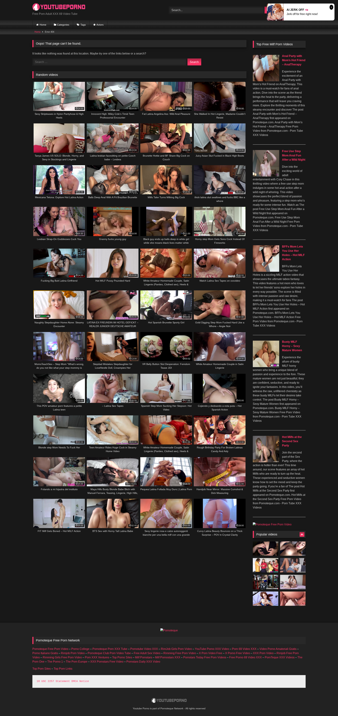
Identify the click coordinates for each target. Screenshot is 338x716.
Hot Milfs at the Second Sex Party (292, 441)
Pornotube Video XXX (144, 648)
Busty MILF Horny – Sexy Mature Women (292, 346)
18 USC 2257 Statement (53, 681)
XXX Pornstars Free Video (106, 661)
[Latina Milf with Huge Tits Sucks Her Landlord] (293, 565)
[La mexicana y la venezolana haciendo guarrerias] (293, 582)
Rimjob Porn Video (73, 653)
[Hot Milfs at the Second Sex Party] (266, 461)
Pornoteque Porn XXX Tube (109, 648)
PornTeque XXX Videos (280, 657)
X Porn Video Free (210, 653)
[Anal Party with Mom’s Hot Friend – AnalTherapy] (266, 80)
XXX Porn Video (263, 653)
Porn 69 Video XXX (244, 648)
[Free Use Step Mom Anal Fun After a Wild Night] (266, 175)
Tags (83, 24)
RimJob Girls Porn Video (176, 648)
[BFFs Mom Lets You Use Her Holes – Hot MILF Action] (266, 270)
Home (43, 24)
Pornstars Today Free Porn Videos (204, 657)
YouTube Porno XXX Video (212, 648)
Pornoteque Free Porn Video (50, 648)
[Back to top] (327, 705)
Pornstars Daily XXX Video (143, 661)
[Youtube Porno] (58, 7)
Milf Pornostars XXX (167, 657)
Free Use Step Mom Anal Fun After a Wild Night (293, 155)
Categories (63, 24)
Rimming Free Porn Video (179, 653)
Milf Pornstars (143, 657)
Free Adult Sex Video (147, 653)
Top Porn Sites (41, 668)
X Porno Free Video (237, 653)
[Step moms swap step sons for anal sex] (265, 565)
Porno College (80, 648)
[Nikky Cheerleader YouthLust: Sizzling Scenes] (265, 599)
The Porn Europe (76, 661)
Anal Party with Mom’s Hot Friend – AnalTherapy (293, 60)
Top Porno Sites (122, 657)
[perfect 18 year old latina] (293, 548)
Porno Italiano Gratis (45, 653)
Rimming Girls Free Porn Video (62, 657)
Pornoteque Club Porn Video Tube (109, 653)
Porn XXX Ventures (97, 657)
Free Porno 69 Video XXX (245, 657)
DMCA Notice (80, 681)
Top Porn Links (63, 668)
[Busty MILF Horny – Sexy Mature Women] (266, 366)
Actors (100, 24)
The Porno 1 (55, 661)
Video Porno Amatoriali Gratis (277, 648)
